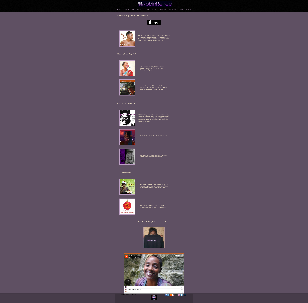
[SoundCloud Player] (154, 273)
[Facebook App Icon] (166, 295)
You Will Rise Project (158, 40)
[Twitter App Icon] (168, 295)
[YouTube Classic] (173, 295)
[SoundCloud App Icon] (171, 295)
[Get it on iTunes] (154, 22)
